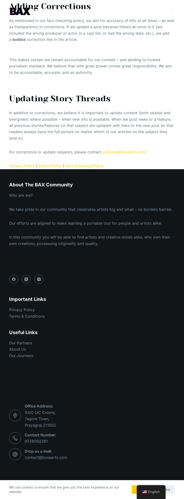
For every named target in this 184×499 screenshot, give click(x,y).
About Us (17, 349)
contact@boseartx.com (46, 457)
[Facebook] (13, 279)
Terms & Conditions (27, 316)
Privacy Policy (22, 165)
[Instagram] (38, 279)
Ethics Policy (50, 165)
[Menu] (173, 11)
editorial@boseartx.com (124, 152)
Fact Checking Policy (84, 165)
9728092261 (36, 441)
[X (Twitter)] (26, 279)
